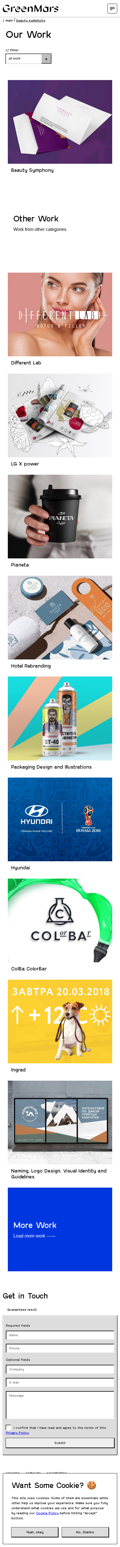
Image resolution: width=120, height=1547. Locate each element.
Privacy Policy (17, 1432)
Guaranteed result (21, 1309)
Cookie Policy (47, 1513)
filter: (14, 50)
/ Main (8, 20)
